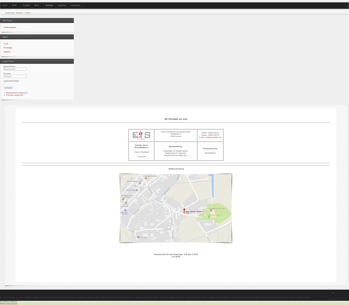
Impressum (75, 5)
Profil (14, 5)
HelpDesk (62, 5)
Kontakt (49, 5)
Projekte (26, 5)
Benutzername (9, 66)
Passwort (7, 74)
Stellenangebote (10, 27)
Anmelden (8, 88)
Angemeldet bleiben (11, 81)
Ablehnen (13, 301)
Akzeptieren (4, 301)
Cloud (6, 44)
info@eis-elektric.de (213, 137)
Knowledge (8, 48)
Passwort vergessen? (14, 95)
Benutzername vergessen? (16, 93)
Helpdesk (7, 52)
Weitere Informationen (8, 304)
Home (4, 5)
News (36, 5)
